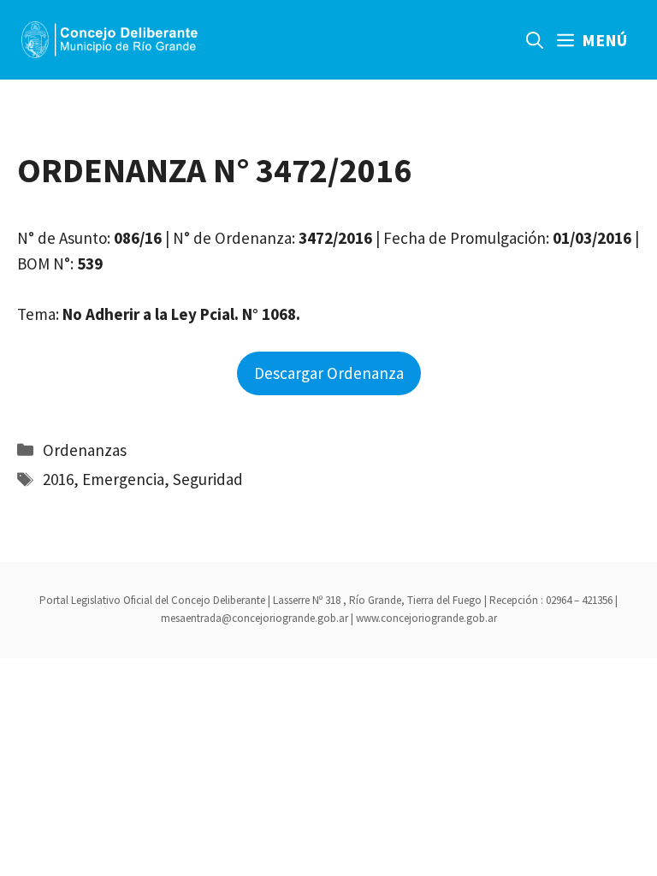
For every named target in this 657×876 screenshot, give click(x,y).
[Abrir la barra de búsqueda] (534, 40)
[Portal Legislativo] (109, 40)
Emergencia (123, 479)
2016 (58, 479)
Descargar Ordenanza (329, 373)
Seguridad (208, 479)
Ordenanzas (85, 450)
